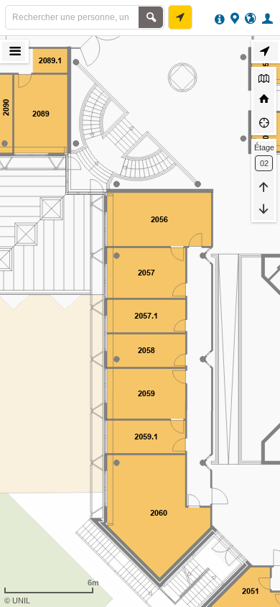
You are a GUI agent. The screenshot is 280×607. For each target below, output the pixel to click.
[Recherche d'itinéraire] (180, 17)
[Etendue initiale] (263, 100)
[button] (269, 18)
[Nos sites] (235, 18)
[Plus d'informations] (220, 18)
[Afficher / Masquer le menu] (13, 51)
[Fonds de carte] (263, 79)
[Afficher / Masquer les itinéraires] (265, 51)
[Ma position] (263, 122)
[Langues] (250, 18)
